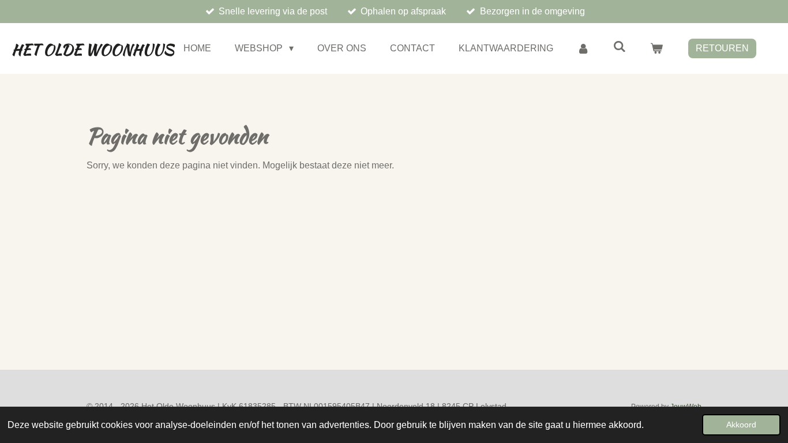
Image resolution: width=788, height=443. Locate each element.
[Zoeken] (619, 47)
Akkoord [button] (741, 424)
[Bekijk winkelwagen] (656, 48)
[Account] (583, 48)
